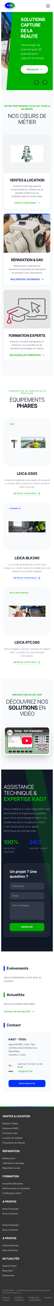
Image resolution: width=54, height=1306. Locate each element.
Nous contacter (27, 1083)
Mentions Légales (6, 1298)
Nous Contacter (10, 1213)
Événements (8, 1275)
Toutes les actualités (17, 1011)
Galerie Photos (9, 1266)
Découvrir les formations (25, 355)
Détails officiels (25, 493)
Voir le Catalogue (25, 203)
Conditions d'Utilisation (19, 1298)
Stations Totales (10, 1123)
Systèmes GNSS (10, 1128)
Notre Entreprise (10, 1208)
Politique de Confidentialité (35, 1298)
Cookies (48, 1297)
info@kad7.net (25, 1071)
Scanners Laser (10, 1133)
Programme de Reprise (13, 1142)
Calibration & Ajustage (13, 1163)
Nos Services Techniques (25, 279)
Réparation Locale (11, 1168)
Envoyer (27, 927)
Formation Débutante (12, 1183)
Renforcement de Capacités (16, 1188)
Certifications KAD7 (11, 1193)
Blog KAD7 (7, 1270)
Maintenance (8, 1158)
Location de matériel (12, 1138)
